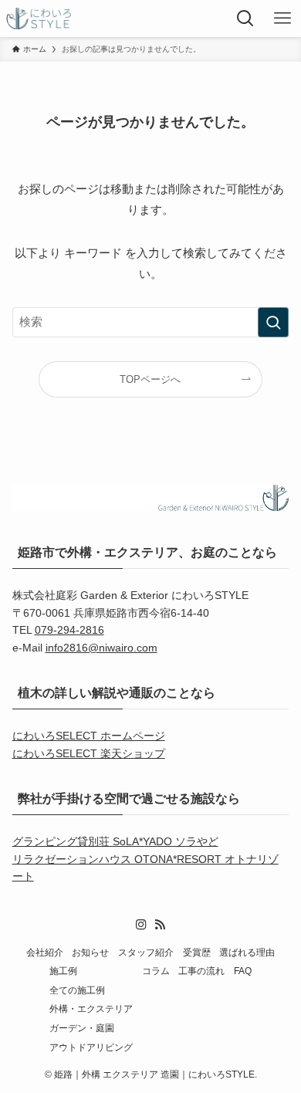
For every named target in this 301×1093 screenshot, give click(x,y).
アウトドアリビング (91, 1047)
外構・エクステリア (91, 1008)
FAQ (243, 971)
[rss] (160, 925)
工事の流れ (201, 971)
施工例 (63, 971)
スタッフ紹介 (146, 952)
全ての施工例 (77, 990)
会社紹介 (44, 952)
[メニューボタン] (282, 18)
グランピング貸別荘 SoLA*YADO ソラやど (115, 841)
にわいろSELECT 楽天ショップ (88, 753)
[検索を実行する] (273, 322)
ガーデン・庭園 (81, 1028)
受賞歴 (197, 952)
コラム (156, 971)
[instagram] (141, 925)
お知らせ (90, 952)
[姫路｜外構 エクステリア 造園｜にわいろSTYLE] (38, 18)
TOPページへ (150, 379)
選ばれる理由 (247, 952)
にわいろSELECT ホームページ (88, 735)
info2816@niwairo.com (101, 647)
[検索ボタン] (245, 18)
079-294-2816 (69, 630)
